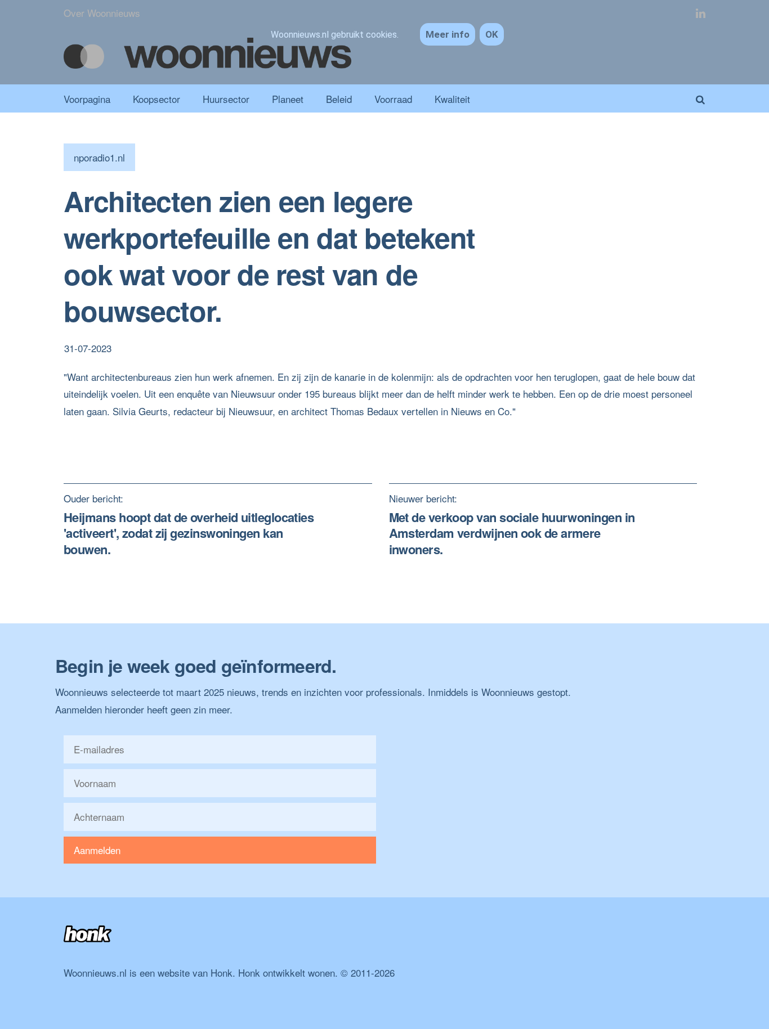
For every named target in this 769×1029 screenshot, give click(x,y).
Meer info (448, 34)
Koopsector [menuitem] (156, 99)
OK (491, 34)
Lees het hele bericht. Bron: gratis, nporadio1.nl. (165, 428)
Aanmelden (97, 850)
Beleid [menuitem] (339, 99)
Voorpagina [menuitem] (87, 99)
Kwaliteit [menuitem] (452, 99)
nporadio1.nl (99, 157)
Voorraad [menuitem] (393, 99)
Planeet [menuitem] (287, 99)
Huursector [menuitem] (226, 99)
